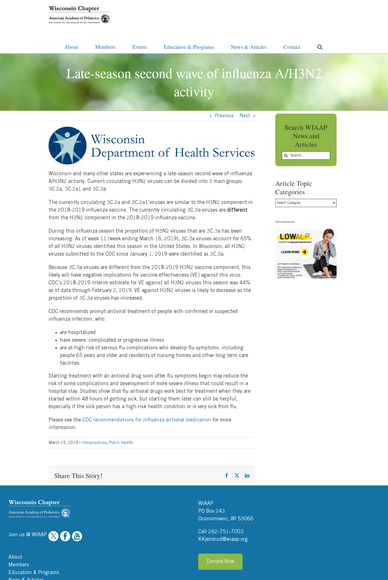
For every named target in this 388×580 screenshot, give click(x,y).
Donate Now (220, 561)
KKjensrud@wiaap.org (223, 539)
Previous (224, 115)
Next (244, 115)
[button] (319, 46)
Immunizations (94, 443)
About (15, 557)
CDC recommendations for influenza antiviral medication (146, 420)
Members (19, 565)
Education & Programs (34, 572)
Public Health (121, 443)
